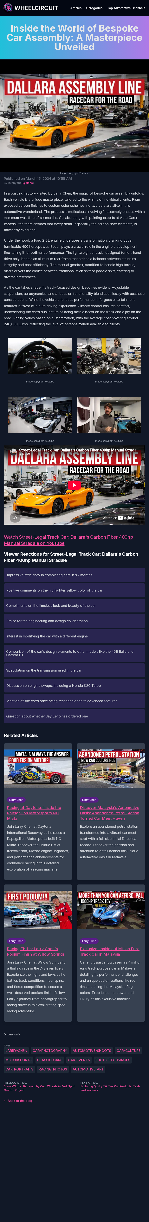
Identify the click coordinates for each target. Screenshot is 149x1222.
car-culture (128, 1051)
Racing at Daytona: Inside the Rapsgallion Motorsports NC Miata (34, 813)
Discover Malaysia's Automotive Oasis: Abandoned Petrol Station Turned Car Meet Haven (109, 813)
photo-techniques (112, 1060)
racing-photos (53, 1069)
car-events (79, 1060)
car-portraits (19, 1069)
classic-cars (49, 1060)
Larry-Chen (16, 1051)
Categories (94, 8)
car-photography (50, 1051)
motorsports (18, 1060)
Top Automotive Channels (126, 8)
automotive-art (88, 1069)
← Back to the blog (18, 1101)
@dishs (28, 182)
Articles (75, 8)
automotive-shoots (92, 1051)
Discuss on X (12, 1034)
